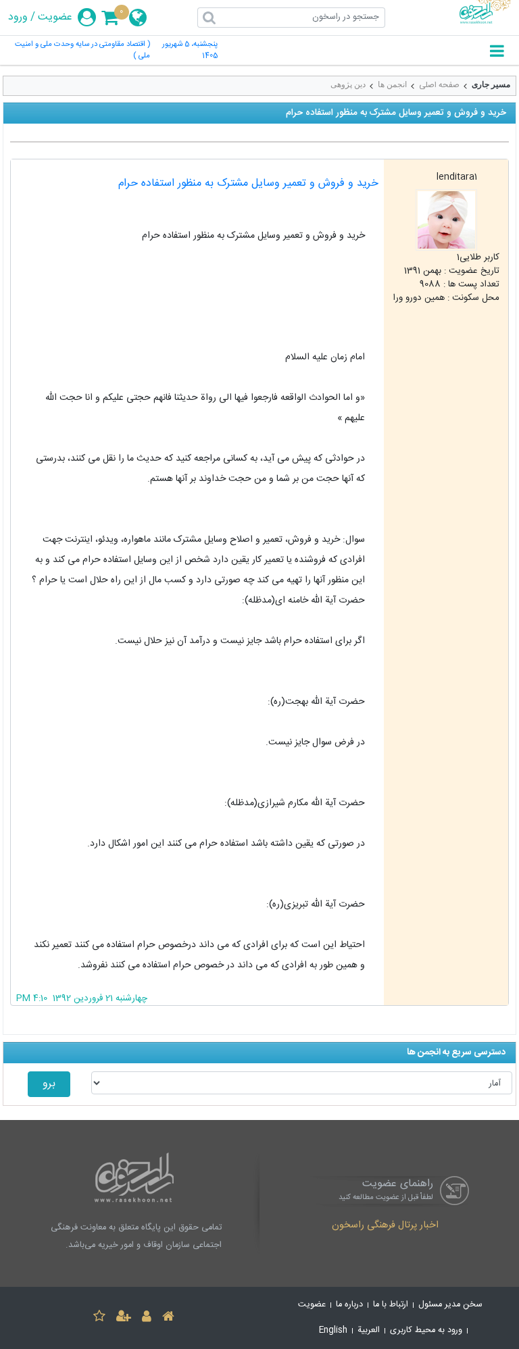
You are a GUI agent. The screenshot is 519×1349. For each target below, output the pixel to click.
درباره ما (349, 1305)
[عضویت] (124, 1318)
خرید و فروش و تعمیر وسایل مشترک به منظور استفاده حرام (248, 183)
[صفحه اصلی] (168, 1318)
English (333, 1330)
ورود (18, 17)
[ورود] (147, 1318)
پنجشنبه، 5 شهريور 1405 (190, 50)
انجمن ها (392, 84)
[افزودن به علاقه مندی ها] (99, 1318)
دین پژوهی (348, 84)
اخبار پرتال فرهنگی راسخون (385, 1226)
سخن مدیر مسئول (450, 1305)
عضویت (55, 17)
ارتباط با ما (390, 1305)
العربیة (368, 1330)
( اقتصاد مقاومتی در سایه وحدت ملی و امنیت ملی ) (82, 50)
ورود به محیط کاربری (426, 1330)
